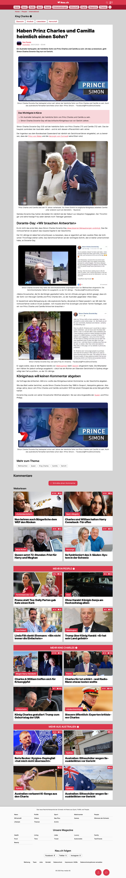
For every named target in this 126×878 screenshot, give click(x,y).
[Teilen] (98, 872)
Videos (36, 818)
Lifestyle (17, 822)
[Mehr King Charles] (63, 648)
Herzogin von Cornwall (58, 136)
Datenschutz (57, 862)
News (16, 814)
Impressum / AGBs (71, 862)
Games (76, 818)
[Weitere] (110, 7)
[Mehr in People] (63, 569)
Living (36, 835)
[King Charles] (63, 16)
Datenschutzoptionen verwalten (91, 862)
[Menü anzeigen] (111, 2)
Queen (97, 395)
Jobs (41, 862)
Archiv (56, 822)
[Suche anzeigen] (107, 2)
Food (16, 839)
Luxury (76, 835)
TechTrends (98, 839)
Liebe (56, 835)
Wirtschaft (17, 818)
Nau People (26, 42)
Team (35, 862)
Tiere (36, 839)
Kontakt (48, 862)
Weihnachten (61, 366)
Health (16, 835)
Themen (37, 822)
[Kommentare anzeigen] (106, 872)
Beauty (16, 842)
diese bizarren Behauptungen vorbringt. (84, 228)
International (34, 12)
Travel (56, 839)
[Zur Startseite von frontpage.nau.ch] (63, 2)
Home (17, 12)
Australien (26, 45)
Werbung (27, 862)
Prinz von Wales (35, 136)
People (24, 12)
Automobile (78, 839)
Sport (56, 814)
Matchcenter (78, 814)
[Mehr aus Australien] (63, 727)
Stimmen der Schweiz (101, 818)
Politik (36, 814)
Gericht (75, 366)
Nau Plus (57, 818)
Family (96, 835)
